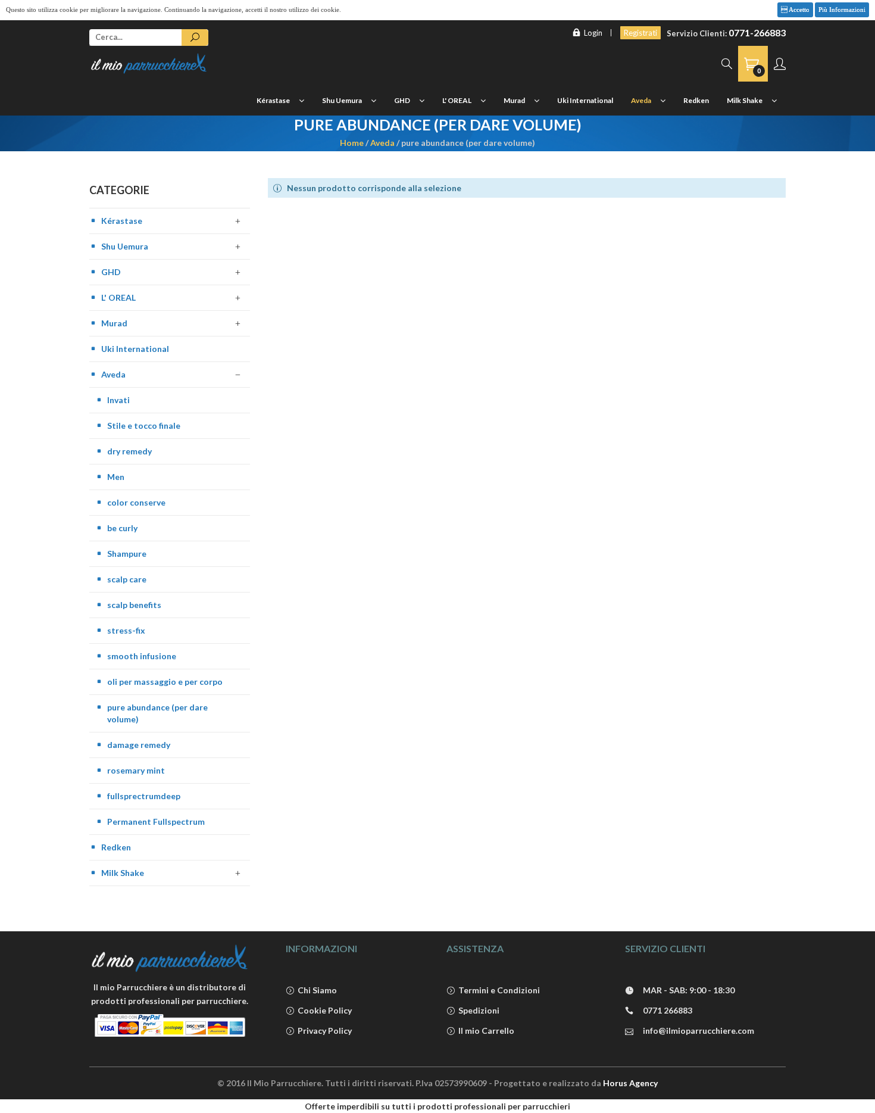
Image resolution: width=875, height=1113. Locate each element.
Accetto (799, 9)
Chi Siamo (317, 990)
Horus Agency (630, 1083)
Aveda (382, 143)
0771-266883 (757, 32)
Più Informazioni (841, 9)
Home (352, 143)
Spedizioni (478, 1010)
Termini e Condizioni (499, 990)
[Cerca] (195, 37)
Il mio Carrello (486, 1030)
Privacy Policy (325, 1030)
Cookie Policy (325, 1010)
